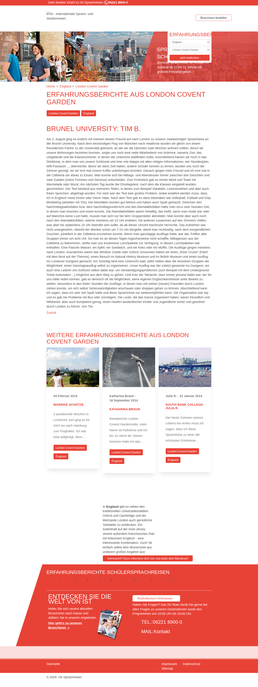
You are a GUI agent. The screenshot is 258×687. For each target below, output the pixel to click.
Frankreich (68, 580)
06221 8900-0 (167, 622)
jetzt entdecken (189, 57)
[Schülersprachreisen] (73, 16)
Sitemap (167, 668)
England (88, 113)
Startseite (53, 664)
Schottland (179, 580)
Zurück (51, 312)
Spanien (118, 580)
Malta (106, 580)
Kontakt (162, 631)
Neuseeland (160, 580)
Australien (143, 580)
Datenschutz (191, 664)
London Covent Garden (63, 113)
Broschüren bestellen (213, 17)
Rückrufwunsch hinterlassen (155, 598)
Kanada (94, 580)
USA (130, 580)
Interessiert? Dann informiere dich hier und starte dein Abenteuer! (147, 558)
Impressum (169, 664)
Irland (82, 580)
